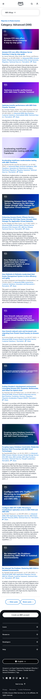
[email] (27, 678)
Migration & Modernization (10, 21)
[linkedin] (10, 678)
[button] (10, 12)
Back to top (19, 684)
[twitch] (17, 678)
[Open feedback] (39, 349)
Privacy (5, 689)
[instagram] (13, 678)
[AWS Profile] (37, 4)
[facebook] (7, 678)
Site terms (12, 689)
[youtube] (20, 678)
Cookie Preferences (24, 689)
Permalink (25, 62)
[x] (3, 678)
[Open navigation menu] (3, 3)
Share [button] (34, 62)
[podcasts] (23, 678)
